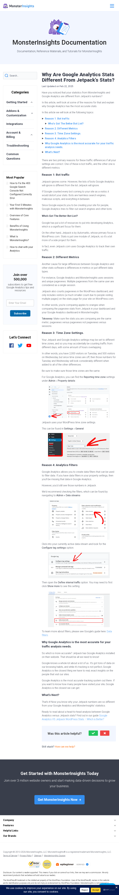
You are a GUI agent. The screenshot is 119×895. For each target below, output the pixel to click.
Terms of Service (10, 855)
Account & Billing (13, 135)
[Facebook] (11, 347)
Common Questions (13, 156)
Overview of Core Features (19, 217)
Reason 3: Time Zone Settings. (63, 133)
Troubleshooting (17, 145)
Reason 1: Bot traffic (57, 118)
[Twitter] (20, 347)
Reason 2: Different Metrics (61, 128)
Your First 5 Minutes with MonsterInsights (21, 206)
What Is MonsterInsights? (19, 238)
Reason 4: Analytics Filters (60, 138)
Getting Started (16, 102)
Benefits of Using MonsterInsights (19, 227)
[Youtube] (28, 347)
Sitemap (38, 855)
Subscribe (20, 313)
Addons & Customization (16, 113)
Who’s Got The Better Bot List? (66, 123)
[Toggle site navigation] (111, 6)
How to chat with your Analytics (21, 249)
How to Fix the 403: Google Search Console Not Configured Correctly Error (21, 191)
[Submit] (6, 75)
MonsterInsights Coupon (54, 855)
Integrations (14, 124)
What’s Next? (52, 152)
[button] (93, 733)
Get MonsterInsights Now (58, 800)
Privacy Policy (26, 855)
